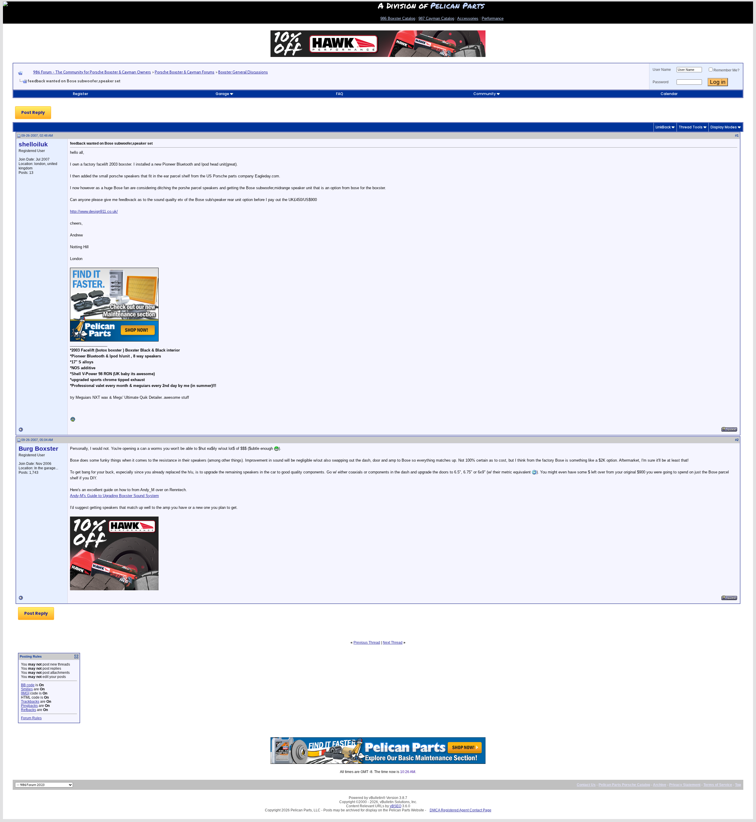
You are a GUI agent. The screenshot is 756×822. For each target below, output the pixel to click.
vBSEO (395, 806)
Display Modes (724, 127)
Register (80, 93)
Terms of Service (717, 785)
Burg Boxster (38, 448)
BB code (28, 685)
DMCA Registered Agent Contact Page (460, 810)
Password (661, 82)
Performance (493, 18)
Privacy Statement (684, 785)
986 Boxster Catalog (397, 18)
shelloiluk (33, 144)
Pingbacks (29, 706)
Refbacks (28, 710)
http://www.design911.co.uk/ (94, 211)
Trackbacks (30, 702)
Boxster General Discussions (243, 72)
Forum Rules (31, 718)
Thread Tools (691, 127)
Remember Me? (726, 70)
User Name (662, 70)
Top (738, 785)
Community (484, 93)
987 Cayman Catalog (436, 18)
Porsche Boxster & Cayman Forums (184, 72)
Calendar (669, 93)
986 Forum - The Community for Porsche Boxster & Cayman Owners (92, 72)
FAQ (339, 93)
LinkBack (663, 127)
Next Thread (393, 642)
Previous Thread (366, 642)
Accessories (467, 18)
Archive (659, 785)
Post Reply (33, 112)
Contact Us (586, 785)
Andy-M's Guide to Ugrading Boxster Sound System (114, 495)
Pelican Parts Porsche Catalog (624, 785)
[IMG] (25, 693)
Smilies (27, 689)
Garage (222, 93)
